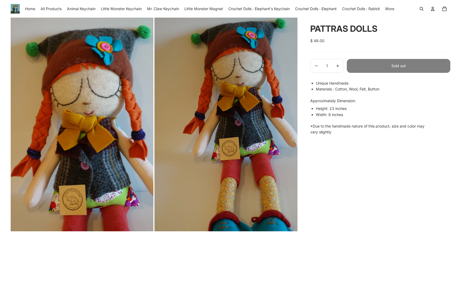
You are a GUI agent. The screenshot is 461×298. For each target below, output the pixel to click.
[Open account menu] (433, 9)
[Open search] (421, 9)
